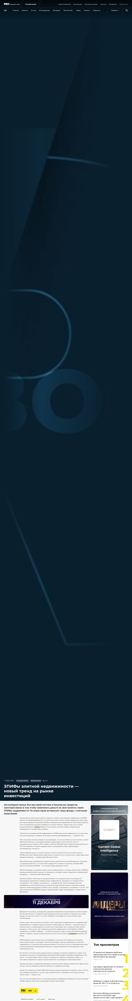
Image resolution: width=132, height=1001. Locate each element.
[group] (109, 842)
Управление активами (27, 999)
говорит (37, 827)
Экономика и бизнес (22, 780)
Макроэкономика (35, 780)
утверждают (72, 934)
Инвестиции (51, 999)
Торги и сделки (40, 999)
